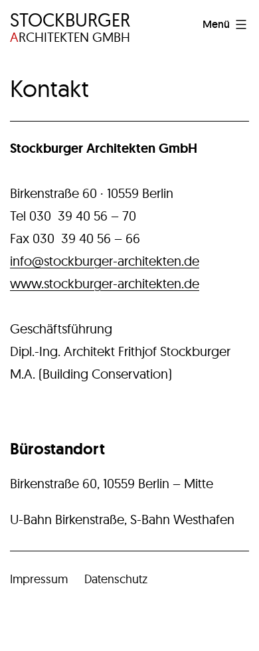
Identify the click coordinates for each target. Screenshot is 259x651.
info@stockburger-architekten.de (104, 260)
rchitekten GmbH (70, 27)
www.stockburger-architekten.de (104, 283)
